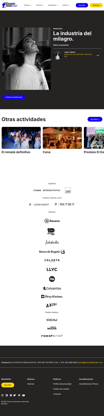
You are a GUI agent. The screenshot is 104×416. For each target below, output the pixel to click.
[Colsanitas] (52, 288)
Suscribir (7, 385)
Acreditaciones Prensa (88, 384)
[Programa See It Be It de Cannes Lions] (64, 204)
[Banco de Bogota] (52, 252)
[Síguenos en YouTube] (23, 395)
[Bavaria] (52, 221)
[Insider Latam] (52, 328)
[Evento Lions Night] (39, 204)
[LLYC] (52, 269)
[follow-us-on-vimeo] (19, 395)
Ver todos (94, 119)
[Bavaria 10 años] (52, 232)
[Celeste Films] (52, 261)
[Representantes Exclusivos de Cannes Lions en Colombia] (46, 190)
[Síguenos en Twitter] (14, 395)
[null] (68, 190)
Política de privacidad (62, 384)
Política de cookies (61, 389)
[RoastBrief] (52, 335)
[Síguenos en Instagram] (2, 395)
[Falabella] (52, 242)
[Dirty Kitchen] (52, 296)
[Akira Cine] (52, 305)
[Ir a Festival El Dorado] (9, 5)
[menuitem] (27, 5)
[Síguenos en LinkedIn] (7, 395)
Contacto (57, 394)
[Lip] (52, 279)
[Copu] (52, 320)
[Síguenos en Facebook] (11, 395)
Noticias (30, 384)
